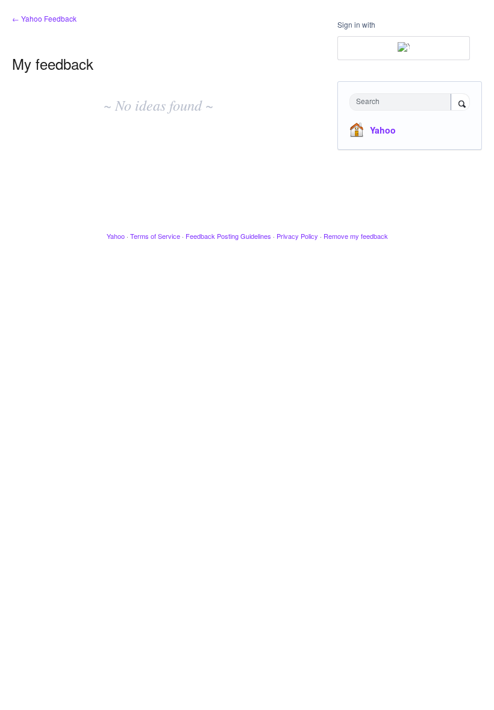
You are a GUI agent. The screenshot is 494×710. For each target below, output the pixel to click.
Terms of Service (155, 236)
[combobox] (403, 102)
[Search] (460, 103)
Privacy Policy (297, 236)
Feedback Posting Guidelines (228, 236)
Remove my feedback (356, 236)
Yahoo (383, 130)
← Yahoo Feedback (44, 18)
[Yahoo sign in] (403, 48)
